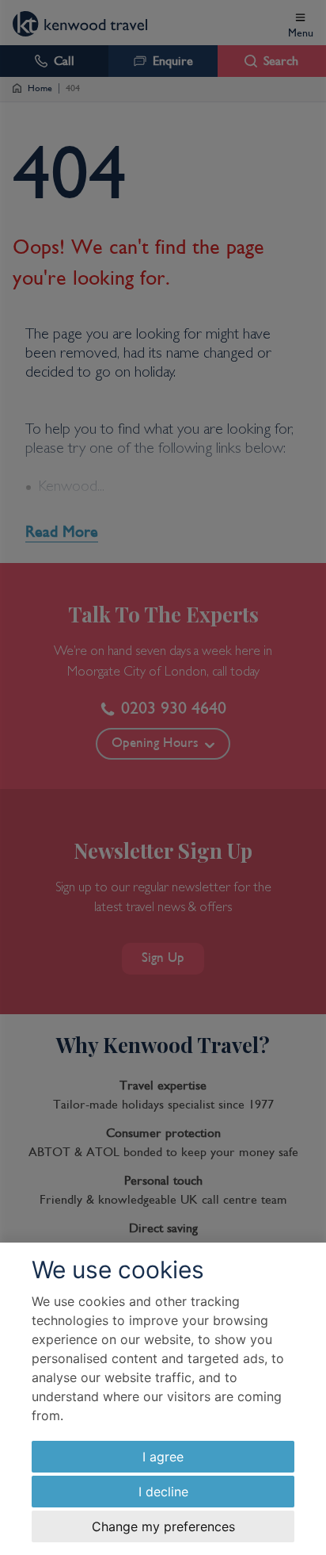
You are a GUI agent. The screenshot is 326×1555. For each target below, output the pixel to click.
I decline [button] (163, 1491)
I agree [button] (163, 1457)
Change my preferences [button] (163, 1526)
